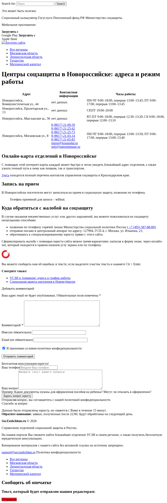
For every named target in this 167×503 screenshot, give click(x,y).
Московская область (24, 53)
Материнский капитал (25, 64)
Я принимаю (44, 348)
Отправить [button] (9, 499)
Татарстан (17, 60)
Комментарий (12, 325)
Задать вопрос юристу (17, 395)
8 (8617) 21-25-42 (63, 128)
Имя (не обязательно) (16, 332)
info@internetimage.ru (65, 146)
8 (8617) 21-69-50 (63, 125)
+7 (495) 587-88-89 (141, 227)
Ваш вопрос (10, 388)
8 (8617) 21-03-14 (63, 135)
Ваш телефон (11, 367)
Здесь (5, 175)
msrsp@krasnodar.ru (64, 143)
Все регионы (19, 49)
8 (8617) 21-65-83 (63, 139)
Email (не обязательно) (17, 340)
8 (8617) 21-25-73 (63, 132)
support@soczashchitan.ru (18, 452)
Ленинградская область (26, 57)
